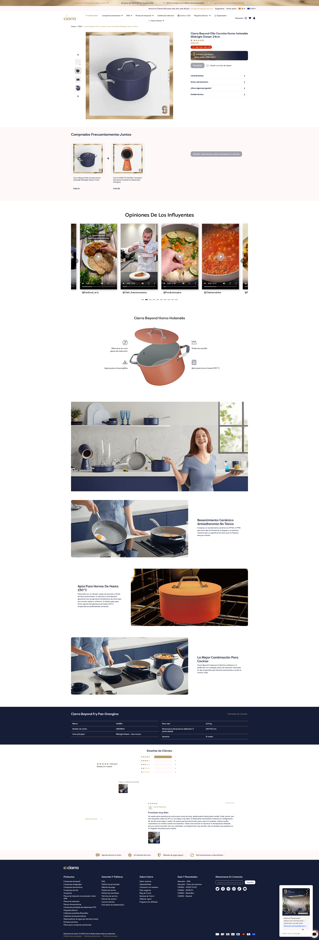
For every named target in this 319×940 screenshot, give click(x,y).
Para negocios (145, 890)
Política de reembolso (110, 893)
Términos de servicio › (92, 936)
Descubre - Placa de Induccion (190, 884)
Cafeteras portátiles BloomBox (76, 913)
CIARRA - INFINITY (185, 890)
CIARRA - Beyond (185, 896)
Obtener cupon (145, 899)
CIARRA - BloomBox (186, 893)
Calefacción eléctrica (165, 15)
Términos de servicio (110, 896)
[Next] (242, 260)
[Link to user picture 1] (154, 838)
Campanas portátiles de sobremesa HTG (80, 907)
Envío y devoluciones (199, 82)
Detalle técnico (197, 94)
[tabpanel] (129, 75)
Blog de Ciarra (145, 893)
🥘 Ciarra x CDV (183, 15)
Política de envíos (109, 890)
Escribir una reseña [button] (212, 765)
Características (197, 75)
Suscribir (250, 882)
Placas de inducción (71, 901)
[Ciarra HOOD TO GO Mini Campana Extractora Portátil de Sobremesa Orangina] (128, 158)
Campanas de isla (71, 890)
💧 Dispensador (220, 15)
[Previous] (76, 260)
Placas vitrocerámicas (72, 904)
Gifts (80, 26)
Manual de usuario (109, 899)
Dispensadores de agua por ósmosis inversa (81, 919)
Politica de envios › (110, 936)
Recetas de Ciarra (147, 896)
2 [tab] (169, 74)
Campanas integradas (73, 884)
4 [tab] (168, 80)
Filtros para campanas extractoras (77, 925)
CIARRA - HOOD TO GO (187, 887)
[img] (152, 803)
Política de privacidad (110, 884)
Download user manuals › (238, 714)
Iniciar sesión (231, 8)
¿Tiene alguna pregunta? (201, 88)
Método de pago (108, 887)
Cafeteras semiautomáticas (75, 916)
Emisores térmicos (71, 922)
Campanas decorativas (73, 887)
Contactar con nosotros (149, 887)
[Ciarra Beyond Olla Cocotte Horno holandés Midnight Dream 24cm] (88, 158)
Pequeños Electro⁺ (71, 910)
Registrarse (219, 8)
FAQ (103, 881)
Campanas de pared (72, 881)
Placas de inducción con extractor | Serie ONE (80, 897)
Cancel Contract (108, 902)
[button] (198, 40)
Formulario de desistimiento (113, 905)
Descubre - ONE (184, 881)
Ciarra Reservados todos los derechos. (100, 933)
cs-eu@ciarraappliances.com (201, 8)
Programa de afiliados (149, 902)
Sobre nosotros (145, 881)
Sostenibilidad (145, 884)
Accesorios (68, 893)
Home (73, 26)
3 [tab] (169, 77)
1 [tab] (169, 70)
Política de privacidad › (73, 936)
